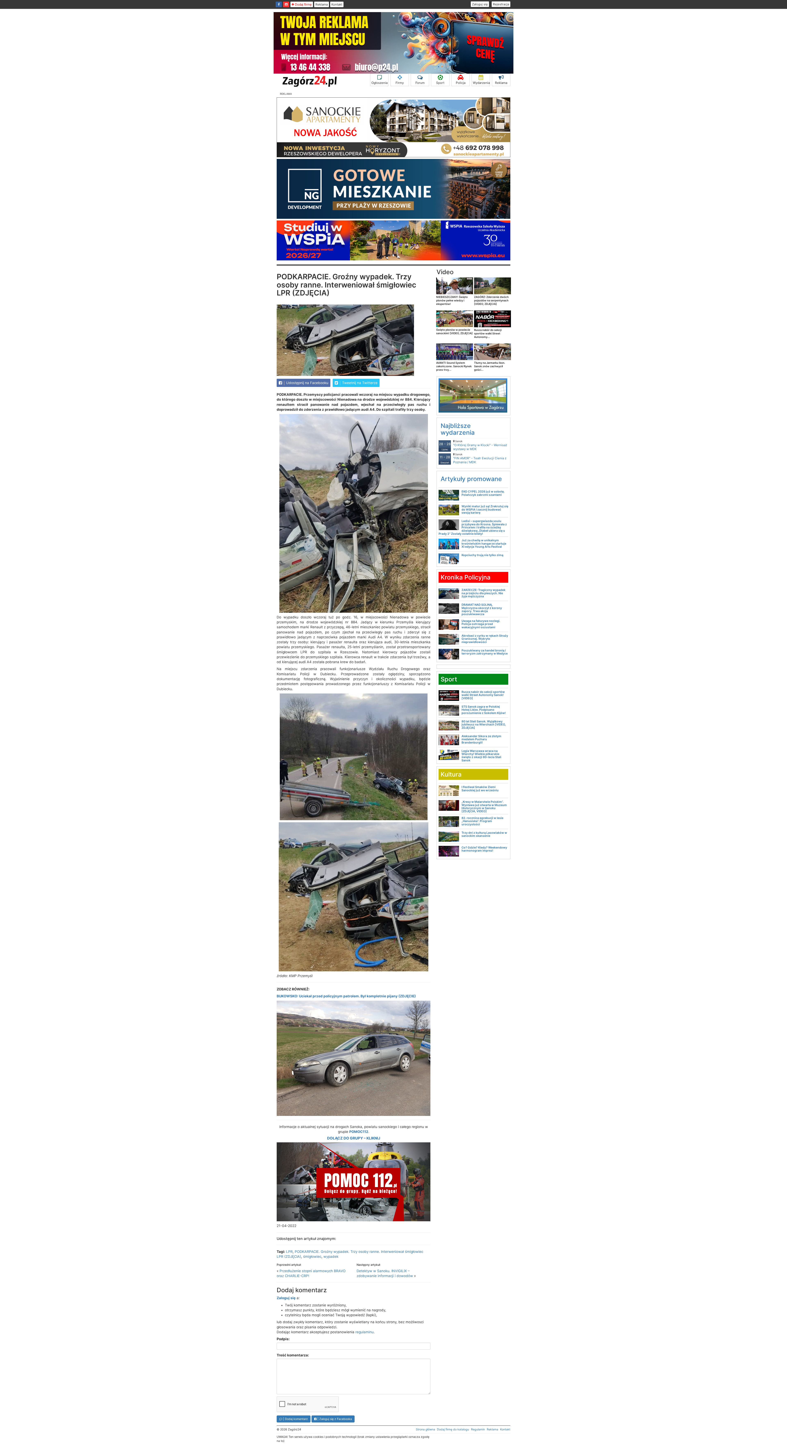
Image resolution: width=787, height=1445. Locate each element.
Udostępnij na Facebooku (306, 383)
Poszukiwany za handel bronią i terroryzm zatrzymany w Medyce (485, 652)
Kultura (451, 774)
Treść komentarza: (293, 1355)
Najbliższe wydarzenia (458, 429)
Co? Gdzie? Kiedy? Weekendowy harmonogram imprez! (484, 849)
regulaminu (364, 1332)
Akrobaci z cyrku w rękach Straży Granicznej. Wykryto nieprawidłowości (485, 639)
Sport (440, 83)
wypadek (330, 1257)
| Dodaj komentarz (295, 1419)
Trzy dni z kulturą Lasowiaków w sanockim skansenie (484, 834)
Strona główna (425, 1429)
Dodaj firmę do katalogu (453, 1429)
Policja (460, 83)
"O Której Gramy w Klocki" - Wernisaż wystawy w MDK (480, 445)
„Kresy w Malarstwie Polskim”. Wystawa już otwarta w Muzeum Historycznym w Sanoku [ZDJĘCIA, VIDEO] (484, 806)
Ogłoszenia (379, 83)
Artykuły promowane (471, 478)
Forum (420, 83)
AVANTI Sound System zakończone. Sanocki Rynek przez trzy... (454, 366)
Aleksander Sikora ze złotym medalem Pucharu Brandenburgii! (481, 739)
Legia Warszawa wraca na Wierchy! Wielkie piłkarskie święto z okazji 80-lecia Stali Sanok (481, 755)
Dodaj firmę (303, 4)
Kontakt (336, 4)
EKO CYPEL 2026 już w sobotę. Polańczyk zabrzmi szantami (483, 493)
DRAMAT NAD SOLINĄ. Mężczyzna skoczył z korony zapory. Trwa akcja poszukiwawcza (482, 609)
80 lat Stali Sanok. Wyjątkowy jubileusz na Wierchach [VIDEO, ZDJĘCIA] (484, 724)
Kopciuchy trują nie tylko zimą (482, 555)
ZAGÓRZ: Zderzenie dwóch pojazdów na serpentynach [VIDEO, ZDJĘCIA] (491, 300)
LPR (289, 1252)
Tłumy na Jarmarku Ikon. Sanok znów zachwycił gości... (489, 366)
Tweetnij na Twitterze (359, 383)
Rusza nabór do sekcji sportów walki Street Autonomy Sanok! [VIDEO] (483, 695)
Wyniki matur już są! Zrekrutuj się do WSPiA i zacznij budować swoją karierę (485, 509)
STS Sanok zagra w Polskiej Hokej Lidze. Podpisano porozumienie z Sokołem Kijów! (484, 710)
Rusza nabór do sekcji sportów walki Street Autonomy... (488, 333)
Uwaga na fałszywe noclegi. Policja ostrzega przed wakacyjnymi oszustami (481, 624)
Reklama (321, 4)
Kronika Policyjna (465, 577)
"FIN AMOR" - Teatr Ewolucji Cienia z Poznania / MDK (479, 458)
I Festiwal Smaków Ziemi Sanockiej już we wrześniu (480, 788)
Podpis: (283, 1339)
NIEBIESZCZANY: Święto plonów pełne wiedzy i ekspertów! (452, 300)
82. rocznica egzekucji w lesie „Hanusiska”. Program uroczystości (482, 821)
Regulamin (478, 1429)
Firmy (400, 83)
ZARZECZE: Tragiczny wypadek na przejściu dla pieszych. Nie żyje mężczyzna (483, 593)
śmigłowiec (312, 1257)
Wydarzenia (481, 83)
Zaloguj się (480, 4)
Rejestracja (501, 4)
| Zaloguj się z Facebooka (334, 1419)
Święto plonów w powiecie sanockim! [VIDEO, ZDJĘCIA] (454, 331)
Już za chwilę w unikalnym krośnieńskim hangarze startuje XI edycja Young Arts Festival (484, 543)
